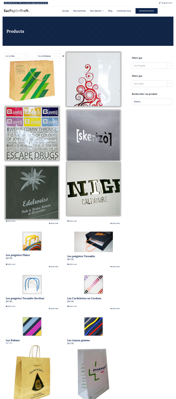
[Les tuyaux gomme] (93, 326)
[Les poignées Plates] (32, 241)
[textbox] (152, 66)
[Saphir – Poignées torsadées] (32, 374)
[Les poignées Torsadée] (93, 242)
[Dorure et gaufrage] (93, 189)
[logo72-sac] (17, 10)
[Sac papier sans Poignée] (93, 376)
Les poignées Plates (18, 255)
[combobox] (152, 65)
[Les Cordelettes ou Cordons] (93, 284)
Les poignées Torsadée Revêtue (25, 298)
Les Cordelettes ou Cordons (84, 298)
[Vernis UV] (93, 137)
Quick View (116, 223)
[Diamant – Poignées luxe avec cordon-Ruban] (32, 81)
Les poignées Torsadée (81, 256)
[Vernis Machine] (32, 133)
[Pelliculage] (93, 79)
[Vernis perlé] (32, 192)
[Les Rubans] (32, 326)
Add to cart (73, 221)
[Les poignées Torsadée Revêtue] (32, 284)
